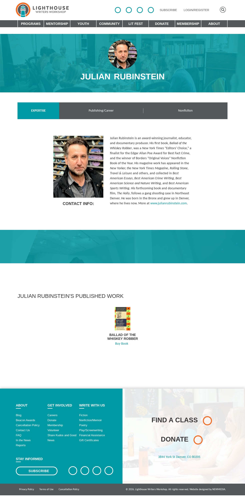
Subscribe (38, 471)
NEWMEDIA (218, 489)
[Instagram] (140, 10)
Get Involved (60, 405)
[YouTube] (151, 10)
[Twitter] (129, 10)
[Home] (42, 10)
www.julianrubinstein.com (168, 203)
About (22, 405)
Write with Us (92, 405)
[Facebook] (118, 10)
